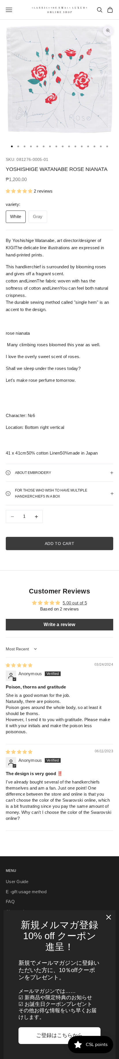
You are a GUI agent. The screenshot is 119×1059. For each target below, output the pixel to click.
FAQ (10, 901)
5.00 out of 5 (75, 602)
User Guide (17, 881)
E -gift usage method (26, 891)
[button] (20, 191)
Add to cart (60, 543)
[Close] (109, 917)
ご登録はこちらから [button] (59, 1035)
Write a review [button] (59, 624)
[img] (19, 665)
